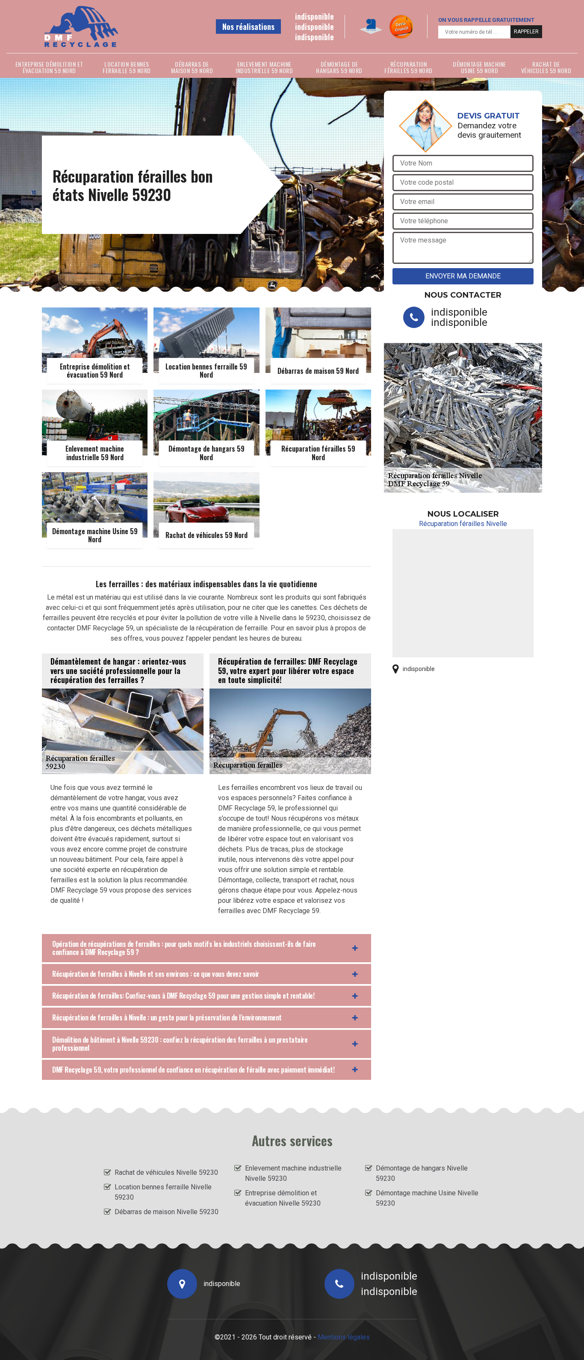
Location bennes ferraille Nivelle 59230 (163, 1192)
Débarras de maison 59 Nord (192, 67)
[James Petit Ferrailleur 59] (81, 26)
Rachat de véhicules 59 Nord (546, 67)
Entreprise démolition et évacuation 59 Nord (49, 67)
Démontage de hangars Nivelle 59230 (422, 1173)
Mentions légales (344, 1337)
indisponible (314, 16)
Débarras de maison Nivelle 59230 (166, 1212)
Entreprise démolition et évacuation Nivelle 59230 (283, 1198)
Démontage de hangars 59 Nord (339, 67)
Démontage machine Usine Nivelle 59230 (427, 1198)
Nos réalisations (248, 26)
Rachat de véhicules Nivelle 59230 (166, 1172)
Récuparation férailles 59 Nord (408, 67)
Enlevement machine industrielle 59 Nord (264, 67)
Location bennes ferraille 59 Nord (127, 67)
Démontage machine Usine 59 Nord (479, 67)
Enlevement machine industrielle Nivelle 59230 (293, 1173)
